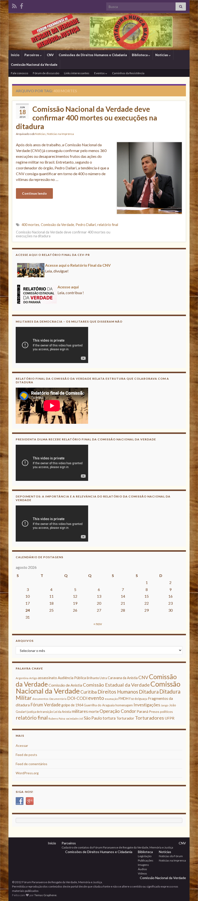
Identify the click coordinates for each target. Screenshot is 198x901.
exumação (111, 698)
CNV (50, 55)
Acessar (22, 745)
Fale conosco (19, 73)
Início (15, 55)
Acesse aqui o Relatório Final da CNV (78, 265)
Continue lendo (34, 193)
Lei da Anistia (62, 712)
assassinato (47, 678)
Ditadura (149, 692)
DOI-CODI (77, 698)
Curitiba (88, 692)
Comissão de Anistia (65, 685)
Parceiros (32, 55)
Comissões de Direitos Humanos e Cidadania (93, 55)
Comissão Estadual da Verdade (116, 685)
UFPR (169, 718)
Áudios (142, 869)
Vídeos (142, 873)
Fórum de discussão (46, 73)
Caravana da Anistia (123, 678)
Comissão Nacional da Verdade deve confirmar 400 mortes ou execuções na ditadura (86, 118)
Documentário (57, 698)
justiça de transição (40, 712)
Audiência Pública (72, 678)
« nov (97, 623)
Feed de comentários (31, 764)
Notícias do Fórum (171, 856)
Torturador (125, 718)
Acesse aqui (68, 287)
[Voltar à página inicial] (99, 31)
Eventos (99, 73)
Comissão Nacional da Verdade (34, 64)
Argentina (22, 678)
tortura (109, 718)
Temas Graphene (45, 895)
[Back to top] (187, 890)
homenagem (124, 705)
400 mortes (30, 225)
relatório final (107, 225)
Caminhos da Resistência (128, 73)
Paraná (142, 711)
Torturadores (149, 718)
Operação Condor (117, 711)
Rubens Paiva (57, 718)
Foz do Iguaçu (138, 699)
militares (80, 711)
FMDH (123, 698)
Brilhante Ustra (97, 678)
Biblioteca (140, 55)
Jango (164, 705)
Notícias (162, 55)
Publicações (145, 860)
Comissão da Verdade (57, 225)
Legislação (144, 856)
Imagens (143, 865)
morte (94, 711)
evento (96, 698)
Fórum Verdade (45, 704)
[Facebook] (21, 5)
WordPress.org (27, 773)
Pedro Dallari (86, 225)
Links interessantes (76, 73)
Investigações (147, 704)
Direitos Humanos (118, 692)
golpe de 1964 (72, 705)
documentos (40, 698)
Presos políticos (161, 711)
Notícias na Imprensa (60, 134)
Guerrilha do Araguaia (99, 705)
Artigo (33, 678)
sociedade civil (74, 718)
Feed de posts (26, 755)
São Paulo (93, 718)
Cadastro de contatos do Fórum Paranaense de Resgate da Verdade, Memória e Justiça (117, 847)
